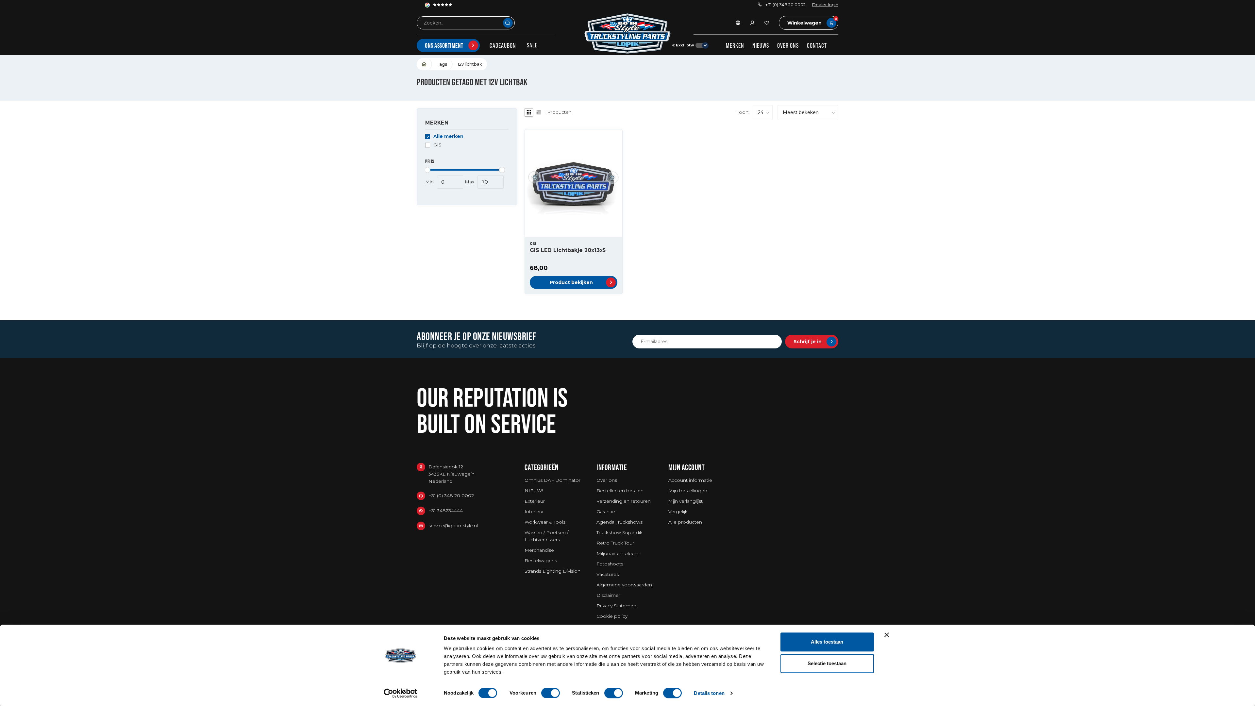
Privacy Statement (617, 606)
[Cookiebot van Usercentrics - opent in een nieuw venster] (400, 693)
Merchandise (539, 550)
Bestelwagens (541, 560)
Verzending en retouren (623, 501)
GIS (437, 145)
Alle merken (448, 136)
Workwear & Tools (545, 522)
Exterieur (535, 501)
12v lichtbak (470, 64)
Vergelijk (678, 511)
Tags (442, 64)
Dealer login (825, 4)
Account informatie (690, 480)
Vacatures (607, 574)
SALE (532, 45)
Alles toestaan (827, 642)
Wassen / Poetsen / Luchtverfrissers (546, 536)
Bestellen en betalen (620, 491)
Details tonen (709, 693)
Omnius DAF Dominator (552, 480)
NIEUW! (534, 491)
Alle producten (685, 522)
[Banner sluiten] (886, 634)
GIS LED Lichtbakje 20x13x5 (568, 250)
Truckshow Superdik (619, 532)
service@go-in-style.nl (453, 526)
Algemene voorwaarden (624, 585)
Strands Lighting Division (552, 571)
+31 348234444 (445, 510)
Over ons (788, 45)
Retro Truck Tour (615, 543)
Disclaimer (608, 595)
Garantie (605, 511)
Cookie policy (612, 616)
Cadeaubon (503, 45)
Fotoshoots (609, 564)
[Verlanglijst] (766, 22)
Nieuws (760, 45)
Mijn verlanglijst (685, 501)
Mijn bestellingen (687, 491)
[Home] (424, 64)
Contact (817, 45)
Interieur (534, 511)
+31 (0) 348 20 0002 (785, 4)
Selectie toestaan (827, 663)
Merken (735, 45)
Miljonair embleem (618, 553)
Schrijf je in (808, 342)
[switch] (550, 693)
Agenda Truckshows (619, 522)
